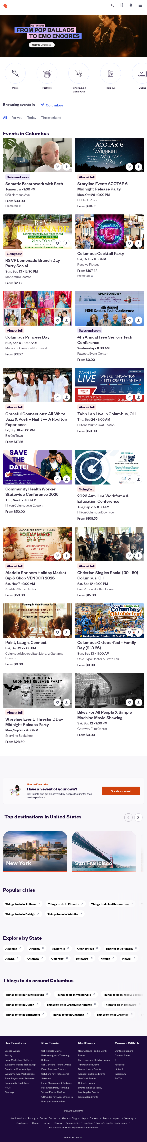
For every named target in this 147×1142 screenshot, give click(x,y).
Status (35, 1123)
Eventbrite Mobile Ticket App (20, 1064)
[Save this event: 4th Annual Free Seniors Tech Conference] (129, 320)
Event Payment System (53, 1069)
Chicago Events (86, 1083)
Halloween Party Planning (55, 1087)
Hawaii (126, 958)
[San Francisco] (104, 869)
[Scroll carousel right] (138, 817)
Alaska (9, 958)
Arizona (34, 948)
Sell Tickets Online (51, 1050)
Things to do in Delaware (120, 1004)
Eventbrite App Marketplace (20, 1073)
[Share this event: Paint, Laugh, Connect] (66, 632)
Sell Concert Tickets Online (56, 1064)
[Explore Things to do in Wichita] (82, 914)
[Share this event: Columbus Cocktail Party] (138, 243)
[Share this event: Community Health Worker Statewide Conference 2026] (66, 479)
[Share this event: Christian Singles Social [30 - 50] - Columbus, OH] (138, 556)
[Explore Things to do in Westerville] (95, 994)
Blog (74, 1118)
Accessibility (73, 1123)
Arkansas (33, 958)
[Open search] (112, 5)
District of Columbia (119, 948)
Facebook (120, 1064)
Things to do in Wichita (62, 914)
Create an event (121, 791)
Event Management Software (56, 1083)
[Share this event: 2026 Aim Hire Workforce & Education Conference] (138, 479)
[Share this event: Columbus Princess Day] (66, 320)
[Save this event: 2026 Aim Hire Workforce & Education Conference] (129, 479)
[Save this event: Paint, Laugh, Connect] (57, 632)
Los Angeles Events (88, 1092)
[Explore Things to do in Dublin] (38, 1004)
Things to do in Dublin (19, 1004)
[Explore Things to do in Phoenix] (83, 904)
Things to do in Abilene (20, 904)
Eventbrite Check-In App (18, 1069)
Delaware (82, 958)
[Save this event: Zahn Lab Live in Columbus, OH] (129, 397)
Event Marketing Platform (18, 1060)
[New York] (35, 869)
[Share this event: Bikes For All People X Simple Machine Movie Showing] (138, 702)
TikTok (118, 1078)
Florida (105, 958)
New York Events (87, 1078)
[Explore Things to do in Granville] (132, 1014)
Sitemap (9, 1092)
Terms (46, 1123)
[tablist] (32, 118)
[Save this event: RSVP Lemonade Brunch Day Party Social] (57, 243)
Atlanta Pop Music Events (91, 1073)
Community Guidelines (17, 1083)
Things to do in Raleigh (20, 914)
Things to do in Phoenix (63, 904)
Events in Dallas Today (90, 1087)
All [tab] (5, 117)
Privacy (58, 1123)
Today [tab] (31, 117)
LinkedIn (119, 1069)
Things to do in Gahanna (68, 1014)
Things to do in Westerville (73, 994)
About (64, 1118)
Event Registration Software (19, 1078)
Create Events (12, 1050)
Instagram (120, 1073)
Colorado (57, 958)
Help (83, 1118)
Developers (22, 1123)
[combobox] (69, 105)
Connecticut (85, 948)
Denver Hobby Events (89, 1069)
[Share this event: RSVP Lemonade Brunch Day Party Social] (66, 243)
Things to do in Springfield (22, 1014)
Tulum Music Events (88, 1064)
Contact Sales (122, 1055)
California (58, 948)
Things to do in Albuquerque (110, 904)
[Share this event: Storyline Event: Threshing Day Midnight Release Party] (66, 702)
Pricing (8, 1055)
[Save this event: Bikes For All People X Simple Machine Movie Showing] (129, 702)
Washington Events (88, 1096)
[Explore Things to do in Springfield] (44, 1014)
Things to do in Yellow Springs (123, 994)
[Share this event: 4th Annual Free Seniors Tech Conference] (138, 320)
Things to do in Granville (112, 1014)
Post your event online (53, 1101)
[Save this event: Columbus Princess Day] (57, 320)
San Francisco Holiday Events (94, 1060)
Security (128, 1118)
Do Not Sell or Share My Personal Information (73, 1127)
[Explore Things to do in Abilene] (39, 904)
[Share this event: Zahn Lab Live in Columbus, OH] (138, 397)
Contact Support (124, 1050)
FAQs (8, 1087)
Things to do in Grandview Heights (69, 1004)
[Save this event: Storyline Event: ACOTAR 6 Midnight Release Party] (129, 167)
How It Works (17, 1118)
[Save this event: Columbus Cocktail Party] (129, 243)
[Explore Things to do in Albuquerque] (133, 904)
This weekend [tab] (51, 117)
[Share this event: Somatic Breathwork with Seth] (66, 167)
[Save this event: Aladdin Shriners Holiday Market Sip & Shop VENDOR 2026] (57, 556)
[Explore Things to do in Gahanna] (88, 1014)
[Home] (5, 6)
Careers (94, 1118)
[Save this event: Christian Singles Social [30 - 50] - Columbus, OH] (129, 556)
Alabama (11, 948)
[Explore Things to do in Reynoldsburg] (48, 994)
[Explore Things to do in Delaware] (140, 1004)
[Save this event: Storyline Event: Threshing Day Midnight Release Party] (57, 702)
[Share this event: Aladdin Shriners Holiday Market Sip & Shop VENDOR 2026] (66, 556)
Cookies (88, 1123)
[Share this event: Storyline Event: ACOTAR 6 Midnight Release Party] (138, 167)
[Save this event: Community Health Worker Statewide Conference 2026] (57, 479)
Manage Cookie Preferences (111, 1123)
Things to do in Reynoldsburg (24, 994)
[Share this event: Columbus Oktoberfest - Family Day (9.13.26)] (138, 632)
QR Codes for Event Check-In (57, 1096)
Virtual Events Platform (53, 1092)
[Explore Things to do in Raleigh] (39, 914)
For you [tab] (17, 117)
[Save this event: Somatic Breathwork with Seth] (57, 167)
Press (106, 1118)
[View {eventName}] (37, 155)
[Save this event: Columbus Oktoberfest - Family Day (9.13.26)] (129, 632)
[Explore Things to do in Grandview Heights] (96, 1004)
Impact (116, 1118)
